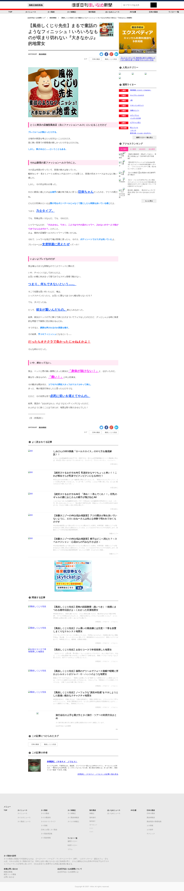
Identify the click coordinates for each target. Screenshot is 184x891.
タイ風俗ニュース (24, 821)
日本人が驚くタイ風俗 (49, 830)
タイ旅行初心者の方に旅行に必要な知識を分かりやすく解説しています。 (80, 722)
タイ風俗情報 (46, 838)
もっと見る (149, 201)
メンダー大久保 (135, 118)
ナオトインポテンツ (137, 105)
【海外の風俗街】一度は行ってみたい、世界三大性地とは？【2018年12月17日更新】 (142, 156)
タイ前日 (124, 149)
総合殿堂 (152, 149)
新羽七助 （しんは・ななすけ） (140, 133)
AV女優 (133, 12)
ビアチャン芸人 (135, 122)
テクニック (151, 834)
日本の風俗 (153, 12)
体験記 (91, 813)
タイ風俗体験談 (73, 817)
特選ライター (72, 845)
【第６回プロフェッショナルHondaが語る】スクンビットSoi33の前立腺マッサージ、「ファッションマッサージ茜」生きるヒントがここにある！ (142, 165)
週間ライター (72, 841)
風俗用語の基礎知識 (154, 821)
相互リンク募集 (10, 874)
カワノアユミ (134, 115)
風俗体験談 (42, 54)
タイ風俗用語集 (46, 834)
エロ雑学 (150, 830)
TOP (10, 12)
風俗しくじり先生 (111, 59)
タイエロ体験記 (73, 821)
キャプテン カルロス (137, 95)
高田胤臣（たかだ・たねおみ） (140, 90)
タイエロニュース (24, 817)
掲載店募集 (8, 872)
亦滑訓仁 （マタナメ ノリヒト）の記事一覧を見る (97, 774)
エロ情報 (150, 825)
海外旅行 (92, 817)
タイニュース (30, 12)
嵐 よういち (134, 127)
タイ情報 (44, 825)
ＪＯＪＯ (133, 130)
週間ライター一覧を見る (144, 137)
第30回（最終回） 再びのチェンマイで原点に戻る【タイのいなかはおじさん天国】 (141, 192)
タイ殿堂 (133, 149)
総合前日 (142, 149)
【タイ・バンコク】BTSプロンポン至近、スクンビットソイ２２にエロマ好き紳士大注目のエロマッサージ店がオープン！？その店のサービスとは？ (142, 183)
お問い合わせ (9, 877)
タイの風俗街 (46, 817)
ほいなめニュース (112, 12)
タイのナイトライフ (48, 821)
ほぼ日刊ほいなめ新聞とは (67, 872)
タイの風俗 (45, 813)
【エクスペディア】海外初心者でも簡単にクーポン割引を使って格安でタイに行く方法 (137, 59)
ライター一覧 (173, 12)
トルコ (91, 831)
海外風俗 (92, 12)
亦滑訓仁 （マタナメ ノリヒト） (62, 761)
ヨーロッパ (93, 825)
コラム (70, 849)
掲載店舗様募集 (36, 5)
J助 (131, 100)
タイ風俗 (51, 12)
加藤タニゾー (134, 110)
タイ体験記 (71, 12)
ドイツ (91, 828)
